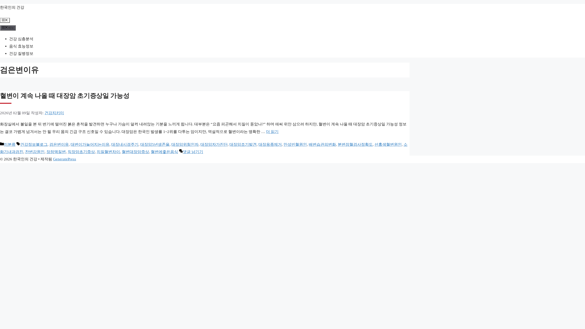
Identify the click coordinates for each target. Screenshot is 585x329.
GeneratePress (64, 159)
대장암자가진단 (214, 144)
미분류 (10, 144)
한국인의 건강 (12, 7)
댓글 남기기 (193, 152)
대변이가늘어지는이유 (90, 144)
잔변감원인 (35, 152)
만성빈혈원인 (295, 144)
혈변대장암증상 (135, 152)
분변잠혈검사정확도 (355, 144)
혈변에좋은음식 (164, 152)
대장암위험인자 (185, 144)
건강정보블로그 (34, 144)
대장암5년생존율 (155, 144)
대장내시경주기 (124, 144)
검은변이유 (59, 144)
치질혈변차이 (108, 152)
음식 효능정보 (21, 46)
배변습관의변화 (322, 144)
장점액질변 (56, 152)
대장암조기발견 (243, 144)
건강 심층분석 (21, 39)
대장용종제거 (270, 144)
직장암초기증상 (81, 152)
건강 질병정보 (21, 53)
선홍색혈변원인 (388, 144)
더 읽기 (272, 132)
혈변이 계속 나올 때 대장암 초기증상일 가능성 (65, 95)
